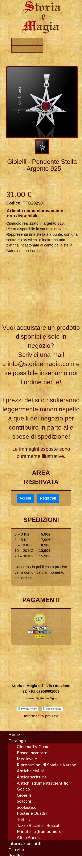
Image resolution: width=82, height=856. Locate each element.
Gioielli (24, 795)
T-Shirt (23, 819)
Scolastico (27, 807)
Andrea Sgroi (48, 698)
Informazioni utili (24, 843)
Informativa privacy (41, 716)
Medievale (27, 758)
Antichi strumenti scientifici (43, 782)
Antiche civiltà (30, 770)
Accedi (25, 498)
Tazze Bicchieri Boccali (39, 825)
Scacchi (24, 800)
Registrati (48, 498)
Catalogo (17, 740)
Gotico (23, 788)
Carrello (16, 849)
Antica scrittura (31, 776)
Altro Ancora (29, 837)
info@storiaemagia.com (41, 363)
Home (14, 734)
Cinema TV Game (33, 746)
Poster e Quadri (32, 813)
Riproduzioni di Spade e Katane (46, 764)
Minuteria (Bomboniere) (40, 831)
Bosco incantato (32, 752)
